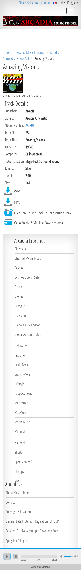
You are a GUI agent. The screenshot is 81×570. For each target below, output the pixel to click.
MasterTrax (21, 403)
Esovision (20, 315)
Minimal (20, 431)
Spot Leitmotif (23, 461)
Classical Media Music (28, 258)
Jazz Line (20, 355)
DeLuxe (19, 286)
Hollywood (21, 345)
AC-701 (24, 58)
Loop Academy (23, 393)
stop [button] (15, 556)
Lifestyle (19, 383)
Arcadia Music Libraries (31, 52)
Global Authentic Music (29, 334)
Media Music (22, 422)
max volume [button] (76, 556)
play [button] (7, 556)
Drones (19, 296)
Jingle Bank (21, 364)
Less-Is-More (22, 374)
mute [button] (61, 556)
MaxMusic (21, 412)
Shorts (18, 452)
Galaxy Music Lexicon (27, 325)
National (20, 442)
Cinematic (20, 248)
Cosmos (19, 267)
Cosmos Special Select (28, 277)
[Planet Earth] (13, 82)
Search (7, 52)
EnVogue (20, 305)
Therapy (19, 471)
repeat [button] (39, 560)
